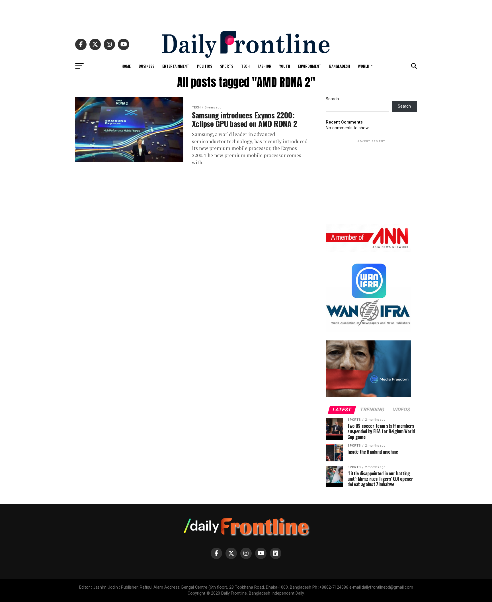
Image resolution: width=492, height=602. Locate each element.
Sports (226, 66)
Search (332, 98)
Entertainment (175, 66)
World (363, 66)
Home (126, 66)
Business (146, 66)
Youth (284, 66)
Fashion (264, 66)
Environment (309, 66)
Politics (204, 66)
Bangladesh (339, 66)
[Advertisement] (246, 13)
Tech (245, 66)
